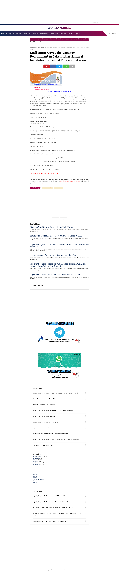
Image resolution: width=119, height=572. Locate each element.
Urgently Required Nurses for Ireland (43, 428)
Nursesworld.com (39, 183)
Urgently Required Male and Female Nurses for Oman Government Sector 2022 (59, 245)
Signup (35, 482)
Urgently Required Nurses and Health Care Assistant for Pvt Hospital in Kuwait (55, 39)
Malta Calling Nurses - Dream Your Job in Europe (52, 227)
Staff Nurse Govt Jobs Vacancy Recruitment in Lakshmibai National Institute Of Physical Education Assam (58, 56)
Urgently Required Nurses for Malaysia (44, 416)
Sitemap (35, 478)
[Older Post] (63, 219)
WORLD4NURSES (59, 28)
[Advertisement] (59, 12)
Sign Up (77, 34)
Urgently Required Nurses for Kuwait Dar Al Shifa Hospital (56, 275)
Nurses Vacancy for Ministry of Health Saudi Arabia (53, 255)
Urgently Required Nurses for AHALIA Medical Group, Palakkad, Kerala (53, 410)
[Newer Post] (55, 219)
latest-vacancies (36, 47)
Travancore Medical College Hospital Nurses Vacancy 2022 (56, 236)
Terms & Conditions (38, 479)
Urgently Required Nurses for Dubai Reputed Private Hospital (50, 433)
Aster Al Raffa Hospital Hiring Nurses (43, 445)
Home (31, 47)
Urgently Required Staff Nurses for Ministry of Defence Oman (52, 502)
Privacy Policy (36, 476)
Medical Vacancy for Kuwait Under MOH (44, 399)
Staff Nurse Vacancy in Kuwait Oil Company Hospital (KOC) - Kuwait (54, 508)
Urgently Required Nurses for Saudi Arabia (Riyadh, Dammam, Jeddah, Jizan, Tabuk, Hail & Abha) (58, 265)
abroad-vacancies (38, 456)
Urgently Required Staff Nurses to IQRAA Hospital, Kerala (50, 496)
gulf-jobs (35, 461)
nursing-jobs (43, 47)
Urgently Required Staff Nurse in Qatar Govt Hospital (49, 521)
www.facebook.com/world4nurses (70, 181)
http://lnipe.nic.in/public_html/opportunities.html (44, 173)
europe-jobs (36, 458)
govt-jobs (35, 460)
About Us (35, 474)
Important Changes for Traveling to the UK (45, 404)
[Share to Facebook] (53, 66)
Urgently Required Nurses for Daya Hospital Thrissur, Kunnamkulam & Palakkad (56, 439)
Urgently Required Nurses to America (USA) (45, 422)
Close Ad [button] (95, 22)
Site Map (70, 34)
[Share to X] (59, 66)
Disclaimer (63, 34)
